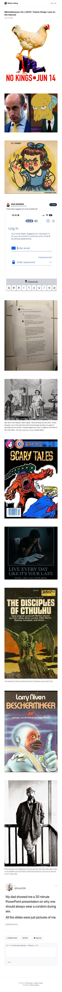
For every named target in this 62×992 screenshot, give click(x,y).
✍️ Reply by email (12, 938)
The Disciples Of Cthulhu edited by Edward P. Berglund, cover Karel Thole (28, 681)
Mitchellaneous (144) (11, 924)
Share (26, 938)
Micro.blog (16, 945)
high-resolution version (26, 430)
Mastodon (23, 945)
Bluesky (31, 945)
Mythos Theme (38, 983)
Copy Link (38, 938)
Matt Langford (34, 985)
